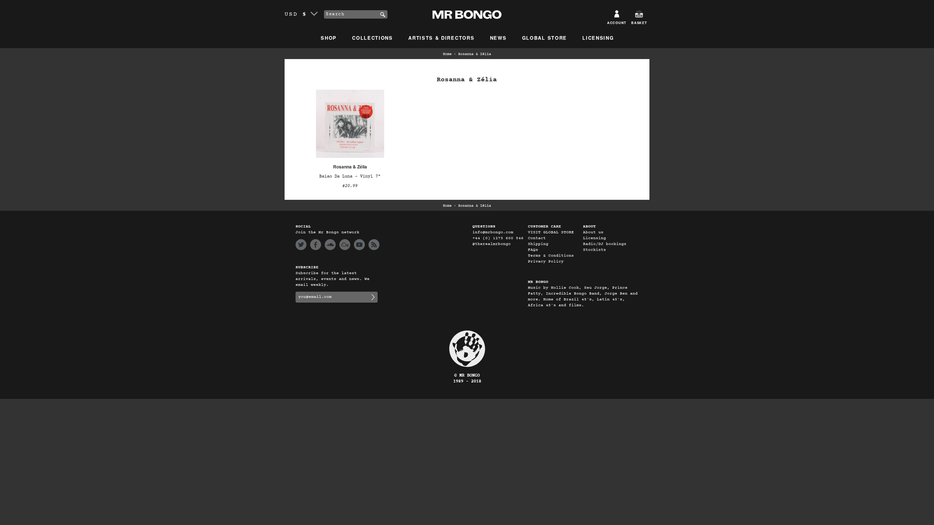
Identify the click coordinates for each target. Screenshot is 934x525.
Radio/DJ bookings (604, 244)
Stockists (594, 250)
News (498, 37)
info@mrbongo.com (492, 232)
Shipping (538, 244)
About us (593, 232)
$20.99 (350, 186)
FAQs (533, 250)
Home (447, 54)
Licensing (598, 37)
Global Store (544, 37)
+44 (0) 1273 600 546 (498, 238)
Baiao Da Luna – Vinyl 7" (350, 176)
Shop (329, 37)
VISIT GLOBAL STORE (551, 232)
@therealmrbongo (491, 244)
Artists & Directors (441, 37)
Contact (537, 238)
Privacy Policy (546, 261)
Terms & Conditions (551, 255)
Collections (372, 37)
